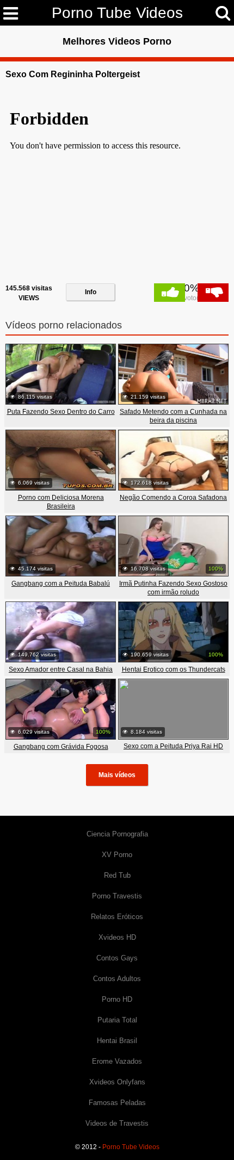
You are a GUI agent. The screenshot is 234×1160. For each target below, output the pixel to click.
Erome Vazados (117, 1061)
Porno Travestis (117, 896)
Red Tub (117, 875)
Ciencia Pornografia (117, 834)
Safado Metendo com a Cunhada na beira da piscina (173, 416)
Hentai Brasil (117, 1041)
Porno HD (117, 999)
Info (90, 292)
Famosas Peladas (117, 1103)
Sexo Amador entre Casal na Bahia (61, 669)
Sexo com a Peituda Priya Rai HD (173, 746)
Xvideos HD (117, 937)
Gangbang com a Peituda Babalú (60, 583)
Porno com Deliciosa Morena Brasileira (61, 502)
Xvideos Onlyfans (117, 1082)
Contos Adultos (117, 979)
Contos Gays (117, 958)
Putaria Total (117, 1020)
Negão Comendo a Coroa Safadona (173, 497)
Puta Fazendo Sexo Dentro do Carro (61, 411)
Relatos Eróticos (117, 917)
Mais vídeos (117, 775)
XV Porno (117, 855)
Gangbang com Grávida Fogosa (61, 746)
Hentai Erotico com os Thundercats (173, 669)
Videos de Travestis (117, 1123)
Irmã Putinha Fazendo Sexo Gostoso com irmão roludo (173, 588)
